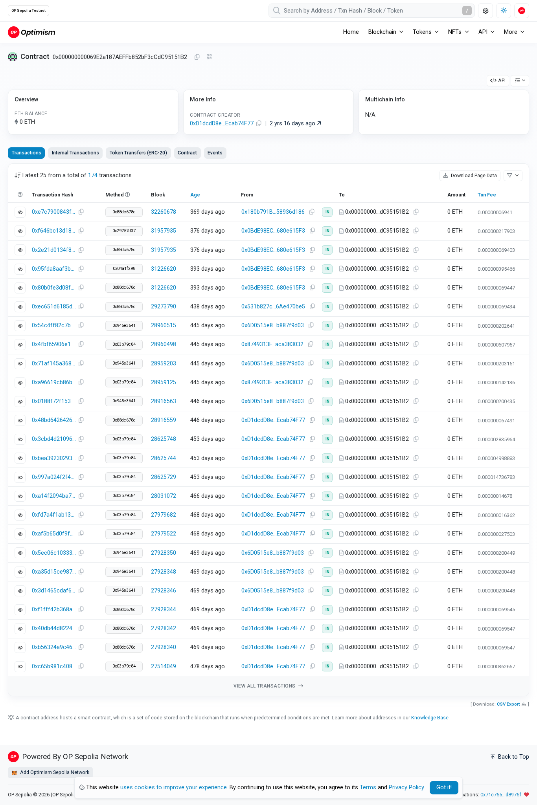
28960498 (163, 344)
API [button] (482, 32)
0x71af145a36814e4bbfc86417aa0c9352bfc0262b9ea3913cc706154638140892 (54, 363)
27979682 (163, 515)
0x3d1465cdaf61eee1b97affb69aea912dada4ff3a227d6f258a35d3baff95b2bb (54, 590)
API (502, 80)
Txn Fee (487, 195)
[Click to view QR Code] (209, 57)
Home (351, 32)
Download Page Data (473, 175)
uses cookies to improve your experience (173, 787)
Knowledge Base (430, 718)
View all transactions (265, 686)
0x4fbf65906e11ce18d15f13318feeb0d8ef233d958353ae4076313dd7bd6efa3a (54, 344)
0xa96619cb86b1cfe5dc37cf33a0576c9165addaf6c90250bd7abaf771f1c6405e (54, 382)
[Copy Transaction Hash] (81, 212)
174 (92, 175)
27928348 (163, 571)
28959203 (163, 363)
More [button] (510, 32)
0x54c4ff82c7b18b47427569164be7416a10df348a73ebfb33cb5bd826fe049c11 (54, 325)
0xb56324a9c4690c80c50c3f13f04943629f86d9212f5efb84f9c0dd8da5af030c (54, 647)
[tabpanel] (268, 430)
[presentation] (187, 152)
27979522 (163, 533)
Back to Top (513, 757)
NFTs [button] (455, 32)
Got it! (444, 787)
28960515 (163, 325)
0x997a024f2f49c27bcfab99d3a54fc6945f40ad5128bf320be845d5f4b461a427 (54, 477)
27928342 (163, 628)
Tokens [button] (422, 32)
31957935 (163, 230)
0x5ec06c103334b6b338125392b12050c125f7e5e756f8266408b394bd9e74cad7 (54, 553)
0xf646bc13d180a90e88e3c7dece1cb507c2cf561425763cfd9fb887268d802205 (54, 230)
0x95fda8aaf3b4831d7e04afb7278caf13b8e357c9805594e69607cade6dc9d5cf (54, 269)
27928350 (163, 553)
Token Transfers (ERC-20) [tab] (138, 153)
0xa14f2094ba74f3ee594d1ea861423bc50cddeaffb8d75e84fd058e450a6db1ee (54, 496)
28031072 (163, 496)
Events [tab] (215, 153)
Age (195, 195)
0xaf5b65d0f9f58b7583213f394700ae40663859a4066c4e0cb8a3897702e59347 (54, 533)
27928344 (163, 609)
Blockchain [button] (382, 32)
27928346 (163, 590)
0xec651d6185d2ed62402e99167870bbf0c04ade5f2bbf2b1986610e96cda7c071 (54, 306)
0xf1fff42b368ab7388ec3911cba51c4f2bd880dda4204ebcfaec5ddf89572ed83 (54, 609)
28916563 (163, 401)
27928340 (163, 647)
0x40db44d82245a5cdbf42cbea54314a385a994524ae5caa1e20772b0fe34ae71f (54, 628)
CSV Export (508, 704)
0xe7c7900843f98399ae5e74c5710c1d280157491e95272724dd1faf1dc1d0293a (54, 212)
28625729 (163, 477)
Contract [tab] (187, 153)
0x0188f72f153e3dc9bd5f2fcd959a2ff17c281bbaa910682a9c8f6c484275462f (54, 401)
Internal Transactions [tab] (75, 153)
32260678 (163, 212)
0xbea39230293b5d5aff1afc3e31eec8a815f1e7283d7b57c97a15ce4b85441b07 (54, 458)
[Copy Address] (196, 57)
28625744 (163, 458)
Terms (368, 787)
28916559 (163, 420)
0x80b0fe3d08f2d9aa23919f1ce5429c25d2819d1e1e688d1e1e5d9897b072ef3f (54, 287)
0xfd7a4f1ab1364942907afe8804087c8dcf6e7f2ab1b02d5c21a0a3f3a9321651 (54, 515)
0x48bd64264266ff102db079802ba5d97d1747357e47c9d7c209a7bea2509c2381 (54, 420)
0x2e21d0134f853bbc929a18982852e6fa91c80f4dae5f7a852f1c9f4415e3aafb (54, 250)
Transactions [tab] (26, 153)
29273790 (163, 306)
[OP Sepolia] (31, 32)
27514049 (163, 666)
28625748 (163, 439)
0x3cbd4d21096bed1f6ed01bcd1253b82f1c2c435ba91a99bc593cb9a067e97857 (54, 439)
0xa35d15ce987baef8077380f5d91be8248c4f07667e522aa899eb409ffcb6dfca (54, 571)
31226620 (163, 269)
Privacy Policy (406, 787)
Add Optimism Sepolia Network (54, 772)
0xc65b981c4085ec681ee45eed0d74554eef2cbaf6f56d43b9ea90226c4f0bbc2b (54, 666)
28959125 (163, 382)
